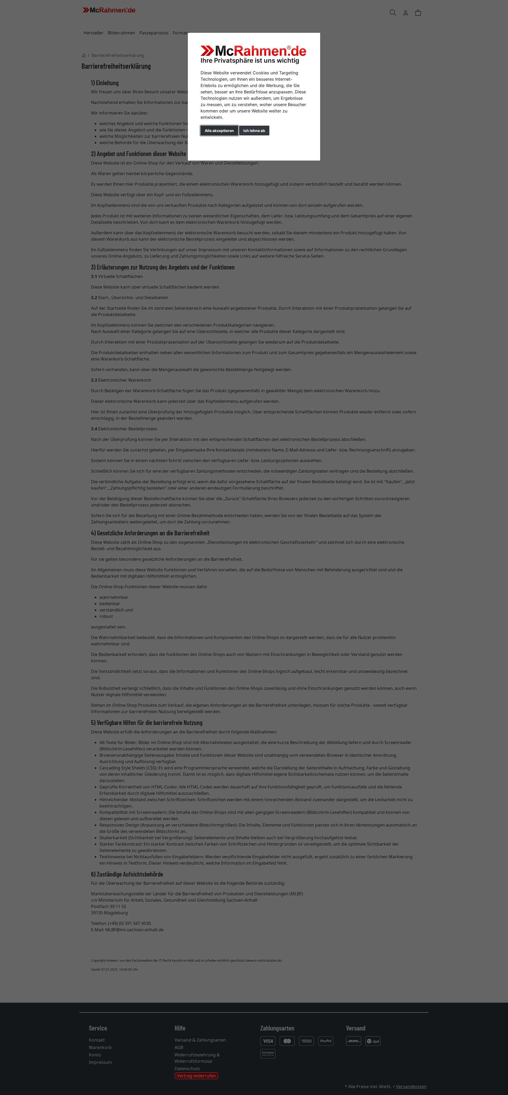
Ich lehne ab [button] (254, 130)
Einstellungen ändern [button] (224, 141)
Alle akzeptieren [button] (219, 130)
